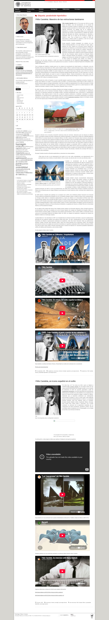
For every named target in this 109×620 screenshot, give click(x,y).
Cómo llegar (17, 614)
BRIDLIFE (20, 131)
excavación (24, 140)
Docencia (41, 9)
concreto (26, 134)
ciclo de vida (20, 132)
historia (60, 371)
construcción (19, 135)
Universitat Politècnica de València (24, 173)
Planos (22, 614)
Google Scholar (20, 95)
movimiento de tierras (21, 156)
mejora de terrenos (25, 154)
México (84, 602)
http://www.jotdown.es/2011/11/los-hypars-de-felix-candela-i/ (49, 592)
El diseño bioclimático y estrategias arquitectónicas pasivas (24, 185)
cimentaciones (27, 132)
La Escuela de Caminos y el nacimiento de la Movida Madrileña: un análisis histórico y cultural (25, 181)
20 (24, 117)
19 (22, 117)
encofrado (24, 137)
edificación (19, 137)
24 (17, 119)
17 (17, 117)
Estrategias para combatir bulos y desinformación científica (24, 188)
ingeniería (69, 371)
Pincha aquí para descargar (41, 367)
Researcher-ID (20, 100)
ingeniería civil (20, 148)
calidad (25, 131)
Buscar (60, 1)
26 (22, 119)
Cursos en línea (30, 9)
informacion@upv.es (46, 615)
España (44, 183)
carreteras (29, 131)
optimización (21, 158)
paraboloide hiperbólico (73, 97)
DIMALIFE (26, 136)
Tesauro (29, 11)
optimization (30, 158)
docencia (31, 135)
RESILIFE (18, 165)
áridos (26, 174)
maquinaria (20, 153)
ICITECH (26, 146)
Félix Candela (90, 371)
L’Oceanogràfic (38, 181)
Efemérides (18, 11)
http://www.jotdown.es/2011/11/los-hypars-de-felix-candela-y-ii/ (49, 595)
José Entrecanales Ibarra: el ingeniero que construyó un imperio (25, 190)
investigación (19, 149)
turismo (26, 171)
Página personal (20, 97)
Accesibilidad (50, 1)
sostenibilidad (22, 167)
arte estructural (73, 602)
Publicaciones (66, 9)
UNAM (77, 128)
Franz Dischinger (84, 60)
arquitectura (50, 371)
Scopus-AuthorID (20, 103)
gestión (17, 142)
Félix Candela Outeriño (73, 386)
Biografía (17, 9)
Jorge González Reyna (70, 128)
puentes (25, 164)
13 (24, 115)
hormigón (64, 371)
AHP (17, 131)
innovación (28, 148)
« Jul (17, 125)
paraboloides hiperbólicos (68, 391)
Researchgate (20, 101)
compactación (19, 134)
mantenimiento (26, 151)
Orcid (18, 96)
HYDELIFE (20, 146)
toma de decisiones (23, 170)
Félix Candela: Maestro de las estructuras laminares (60, 19)
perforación (18, 160)
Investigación (54, 9)
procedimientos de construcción (24, 161)
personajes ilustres (75, 371)
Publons (18, 99)
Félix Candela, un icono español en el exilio (56, 381)
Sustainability (20, 169)
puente (19, 164)
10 (17, 115)
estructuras (56, 371)
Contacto (41, 11)
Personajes (77, 9)
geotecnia (30, 140)
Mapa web (56, 1)
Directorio (65, 1)
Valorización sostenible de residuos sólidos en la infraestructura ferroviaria (25, 193)
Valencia (41, 183)
